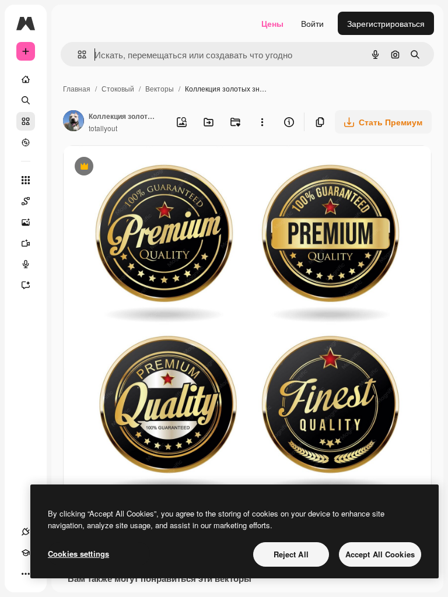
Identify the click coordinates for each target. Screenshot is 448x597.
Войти (312, 23)
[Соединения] (25, 531)
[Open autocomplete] (77, 54)
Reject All (291, 554)
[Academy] (25, 552)
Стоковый (118, 88)
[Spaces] (25, 201)
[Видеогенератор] (25, 243)
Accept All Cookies (380, 554)
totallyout (103, 128)
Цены (272, 23)
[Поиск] (25, 100)
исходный (141, 167)
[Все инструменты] (25, 180)
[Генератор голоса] (25, 264)
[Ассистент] (25, 285)
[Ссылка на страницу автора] (73, 122)
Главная (76, 88)
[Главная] (25, 79)
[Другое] (25, 573)
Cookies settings (78, 553)
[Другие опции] (262, 122)
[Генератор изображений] (25, 222)
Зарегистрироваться (386, 23)
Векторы (159, 88)
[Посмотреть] (25, 142)
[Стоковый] (25, 121)
